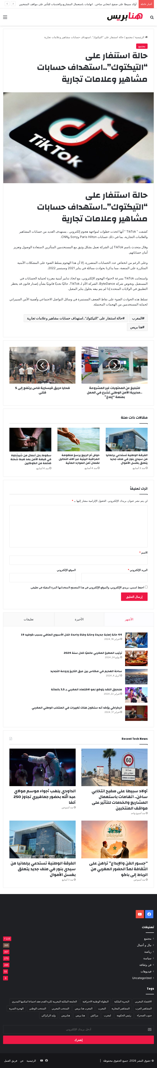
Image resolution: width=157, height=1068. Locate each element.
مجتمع (129, 37)
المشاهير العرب (143, 1008)
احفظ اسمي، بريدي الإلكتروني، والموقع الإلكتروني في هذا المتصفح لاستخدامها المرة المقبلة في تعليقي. (87, 587)
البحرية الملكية (121, 1001)
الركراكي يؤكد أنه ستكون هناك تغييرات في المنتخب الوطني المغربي (77, 707)
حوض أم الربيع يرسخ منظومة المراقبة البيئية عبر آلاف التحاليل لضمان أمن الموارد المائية (79, 459)
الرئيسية (140, 37)
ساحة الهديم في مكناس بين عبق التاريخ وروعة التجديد (86, 671)
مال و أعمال (144, 945)
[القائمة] (5, 18)
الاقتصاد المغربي (143, 1001)
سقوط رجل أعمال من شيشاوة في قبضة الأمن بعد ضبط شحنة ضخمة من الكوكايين (30, 459)
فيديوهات (146, 971)
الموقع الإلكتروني (66, 570)
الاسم (143, 552)
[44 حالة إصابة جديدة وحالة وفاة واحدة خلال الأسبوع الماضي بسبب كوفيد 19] (136, 640)
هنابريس (65, 1015)
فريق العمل (10, 1060)
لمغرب (107, 1015)
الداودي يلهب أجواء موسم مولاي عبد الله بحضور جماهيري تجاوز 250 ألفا (44, 796)
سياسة (147, 958)
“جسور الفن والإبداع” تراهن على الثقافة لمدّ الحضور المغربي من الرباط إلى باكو (118, 868)
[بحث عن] (152, 18)
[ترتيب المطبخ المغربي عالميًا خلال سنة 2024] (136, 658)
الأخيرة (79, 619)
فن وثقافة (145, 964)
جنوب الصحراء (144, 1015)
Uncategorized (141, 978)
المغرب (137, 318)
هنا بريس (136, 327)
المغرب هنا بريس (83, 1008)
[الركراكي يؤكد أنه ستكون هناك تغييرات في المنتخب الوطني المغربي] (136, 713)
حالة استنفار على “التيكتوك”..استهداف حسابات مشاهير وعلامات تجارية (74, 318)
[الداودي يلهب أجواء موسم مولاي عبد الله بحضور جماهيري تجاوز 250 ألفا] (42, 767)
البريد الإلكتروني (138, 570)
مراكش (94, 1015)
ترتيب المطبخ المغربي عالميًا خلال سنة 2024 (93, 653)
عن (22, 1060)
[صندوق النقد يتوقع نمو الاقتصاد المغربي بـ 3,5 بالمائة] (136, 695)
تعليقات (29, 619)
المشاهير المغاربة (121, 1008)
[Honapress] (125, 17)
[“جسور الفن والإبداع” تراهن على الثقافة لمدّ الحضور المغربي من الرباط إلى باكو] (114, 839)
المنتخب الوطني (37, 1008)
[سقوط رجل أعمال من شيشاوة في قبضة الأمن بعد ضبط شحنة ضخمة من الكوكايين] (30, 440)
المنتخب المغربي (60, 1008)
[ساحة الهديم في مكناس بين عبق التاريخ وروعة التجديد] (136, 676)
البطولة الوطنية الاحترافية (96, 1001)
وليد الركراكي (48, 1015)
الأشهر (129, 619)
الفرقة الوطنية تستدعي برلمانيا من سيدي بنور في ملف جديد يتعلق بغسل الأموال (127, 459)
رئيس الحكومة (124, 1015)
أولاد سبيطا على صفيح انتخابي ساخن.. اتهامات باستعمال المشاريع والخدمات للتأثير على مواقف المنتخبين (120, 799)
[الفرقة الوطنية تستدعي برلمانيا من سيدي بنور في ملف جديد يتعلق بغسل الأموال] (127, 440)
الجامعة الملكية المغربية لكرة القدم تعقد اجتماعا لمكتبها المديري (44, 1001)
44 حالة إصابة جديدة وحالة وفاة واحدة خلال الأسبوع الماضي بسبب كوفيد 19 (71, 634)
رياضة (147, 951)
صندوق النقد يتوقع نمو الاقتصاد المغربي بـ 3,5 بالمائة (86, 689)
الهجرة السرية (16, 1008)
